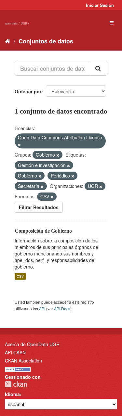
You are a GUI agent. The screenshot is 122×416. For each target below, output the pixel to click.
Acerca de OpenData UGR (32, 344)
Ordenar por (28, 91)
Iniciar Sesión (100, 5)
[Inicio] (7, 41)
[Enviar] (98, 68)
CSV (20, 276)
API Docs (62, 308)
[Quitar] (19, 144)
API (42, 308)
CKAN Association (23, 360)
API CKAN (15, 352)
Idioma (12, 394)
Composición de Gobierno (43, 231)
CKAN (16, 384)
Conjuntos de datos (46, 41)
